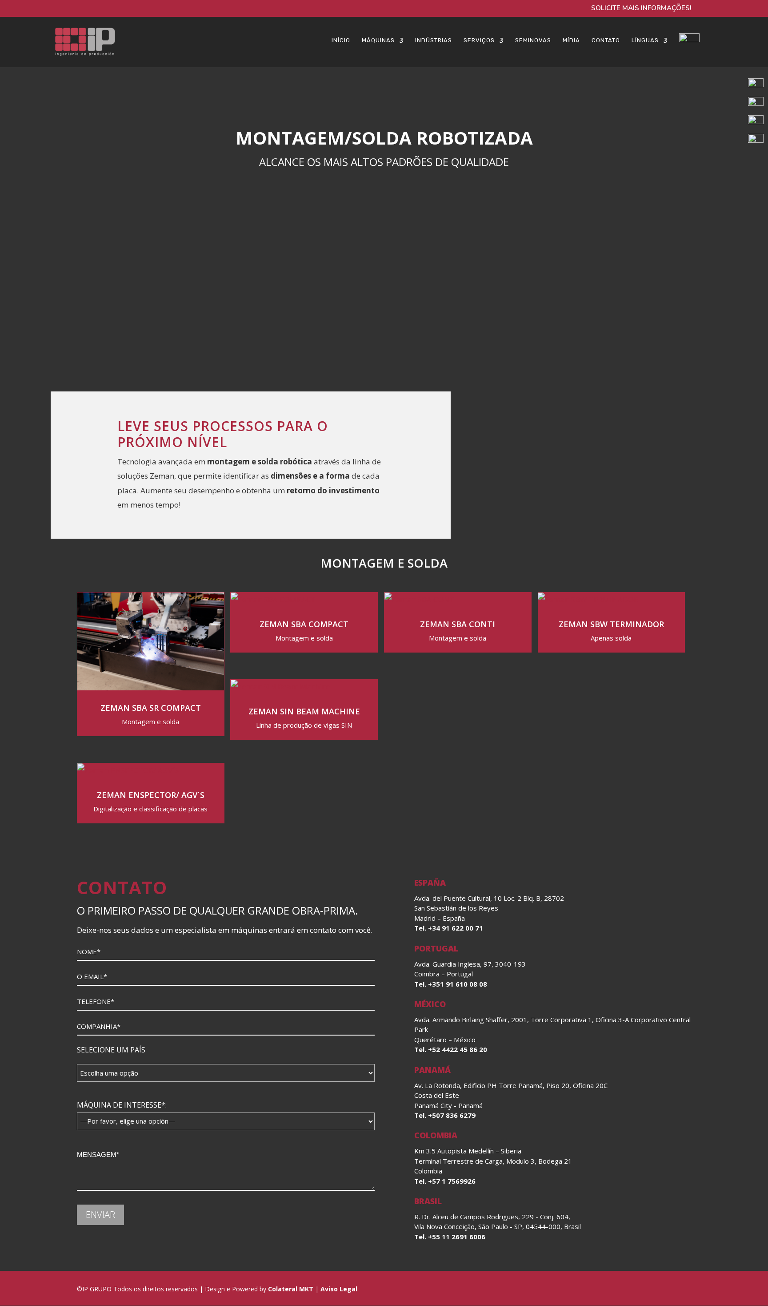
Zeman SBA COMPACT (304, 624)
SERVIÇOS (479, 40)
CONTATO (606, 40)
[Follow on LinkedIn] (618, 1289)
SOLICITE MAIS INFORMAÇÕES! (641, 8)
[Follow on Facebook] (639, 1289)
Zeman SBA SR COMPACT (150, 707)
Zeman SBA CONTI (457, 624)
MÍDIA (571, 40)
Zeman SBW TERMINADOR (611, 624)
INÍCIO (341, 40)
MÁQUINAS (378, 40)
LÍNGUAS (645, 40)
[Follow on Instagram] (661, 1289)
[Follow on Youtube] (682, 1289)
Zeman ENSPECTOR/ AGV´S (150, 795)
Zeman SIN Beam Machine (304, 711)
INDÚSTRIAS (433, 40)
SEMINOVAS (533, 40)
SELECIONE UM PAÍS (111, 1050)
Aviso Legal (338, 1289)
